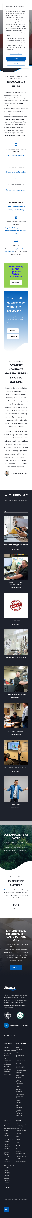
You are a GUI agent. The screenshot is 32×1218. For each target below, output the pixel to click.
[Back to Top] (6, 1209)
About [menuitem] (18, 1120)
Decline (16, 63)
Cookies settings (16, 54)
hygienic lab (19, 249)
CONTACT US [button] (16, 967)
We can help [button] (16, 282)
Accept (16, 59)
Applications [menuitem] (21, 1043)
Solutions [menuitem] (8, 1043)
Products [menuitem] (7, 1120)
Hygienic (13, 331)
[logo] (10, 988)
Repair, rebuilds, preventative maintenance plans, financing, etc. (16, 230)
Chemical (13, 336)
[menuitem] (6, 1048)
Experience (8, 890)
